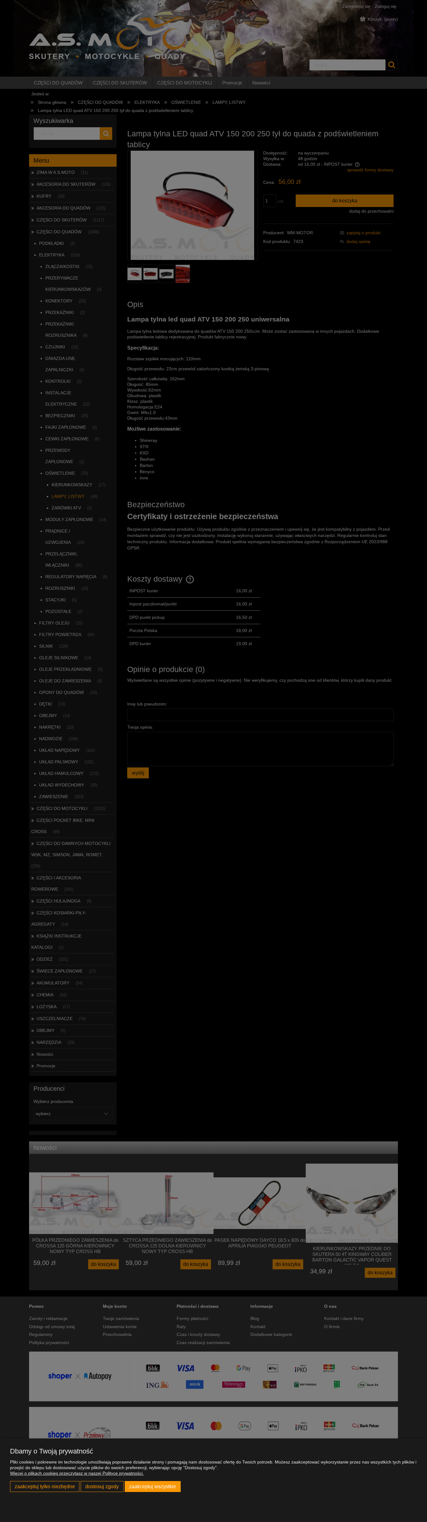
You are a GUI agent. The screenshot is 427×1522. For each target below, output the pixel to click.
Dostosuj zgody (102, 1486)
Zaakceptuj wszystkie (152, 1486)
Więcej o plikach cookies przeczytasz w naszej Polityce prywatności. (77, 1473)
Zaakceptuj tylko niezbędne (45, 1486)
